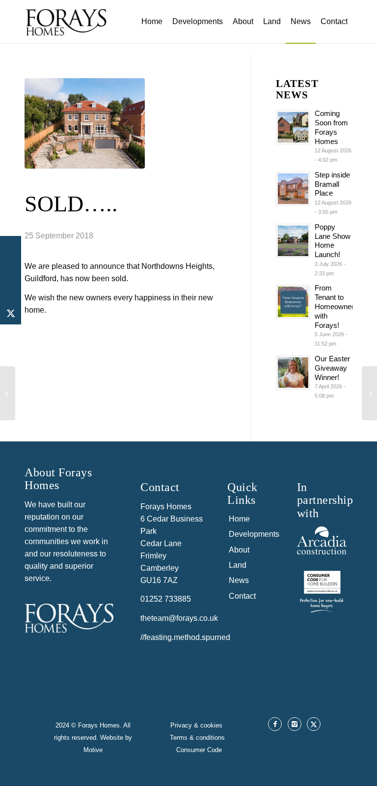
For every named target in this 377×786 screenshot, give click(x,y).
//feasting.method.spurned (185, 637)
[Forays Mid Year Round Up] (7, 393)
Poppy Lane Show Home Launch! (332, 241)
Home (239, 519)
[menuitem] (151, 21)
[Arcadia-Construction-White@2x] (322, 540)
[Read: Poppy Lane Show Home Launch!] (293, 241)
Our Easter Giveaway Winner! (332, 367)
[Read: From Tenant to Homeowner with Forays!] (293, 302)
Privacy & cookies (197, 725)
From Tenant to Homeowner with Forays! (334, 306)
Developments (253, 534)
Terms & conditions (199, 737)
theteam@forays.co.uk (179, 618)
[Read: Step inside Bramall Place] (293, 189)
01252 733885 (165, 599)
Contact (242, 596)
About (239, 550)
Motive (93, 750)
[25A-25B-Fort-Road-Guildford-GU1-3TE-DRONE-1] (85, 123)
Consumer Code (199, 750)
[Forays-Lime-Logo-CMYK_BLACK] (66, 30)
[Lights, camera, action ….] (369, 393)
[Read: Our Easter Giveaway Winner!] (293, 372)
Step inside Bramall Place (332, 184)
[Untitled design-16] (322, 590)
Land (237, 565)
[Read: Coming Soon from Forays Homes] (293, 127)
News (239, 580)
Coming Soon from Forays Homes (331, 127)
